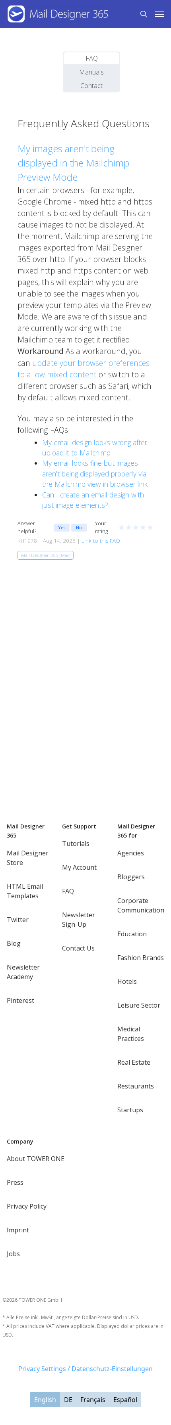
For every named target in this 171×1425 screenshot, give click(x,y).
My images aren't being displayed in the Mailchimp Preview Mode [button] (73, 163)
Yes (61, 527)
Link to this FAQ (101, 540)
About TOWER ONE (35, 1158)
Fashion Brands (140, 957)
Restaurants (135, 1086)
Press (15, 1182)
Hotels (127, 981)
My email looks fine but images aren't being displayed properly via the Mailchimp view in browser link (95, 473)
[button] (159, 14)
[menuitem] (45, 1399)
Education (132, 934)
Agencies (130, 853)
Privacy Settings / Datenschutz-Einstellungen (85, 1368)
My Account (79, 867)
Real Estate (133, 1062)
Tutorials (75, 843)
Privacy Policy (27, 1206)
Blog (14, 943)
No (79, 527)
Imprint (18, 1230)
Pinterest (20, 1000)
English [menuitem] (45, 1399)
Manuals (91, 72)
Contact (91, 85)
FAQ (92, 58)
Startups (130, 1110)
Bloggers (131, 876)
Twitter (18, 919)
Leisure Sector (138, 1005)
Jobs (13, 1253)
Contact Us (78, 948)
